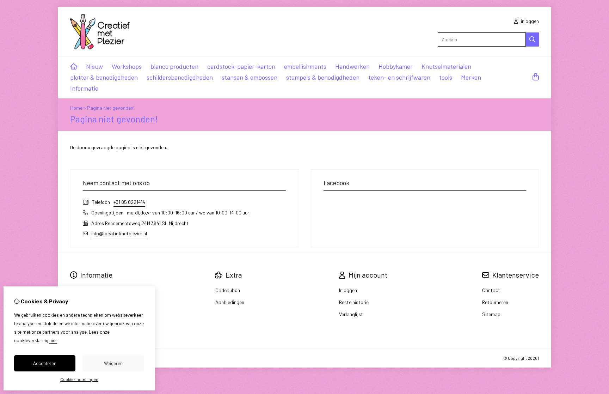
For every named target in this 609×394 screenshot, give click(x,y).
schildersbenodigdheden (180, 77)
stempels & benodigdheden (322, 77)
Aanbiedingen (229, 302)
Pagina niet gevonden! (110, 108)
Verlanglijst (351, 314)
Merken (471, 77)
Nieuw (94, 66)
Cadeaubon (227, 290)
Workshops (127, 66)
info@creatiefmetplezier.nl (119, 233)
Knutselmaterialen (446, 66)
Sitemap (491, 314)
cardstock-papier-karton (241, 66)
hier (53, 340)
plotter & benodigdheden (104, 77)
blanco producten (174, 66)
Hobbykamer (396, 66)
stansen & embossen (249, 77)
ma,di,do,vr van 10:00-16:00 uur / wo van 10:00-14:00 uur (188, 213)
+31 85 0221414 (129, 202)
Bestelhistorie (354, 302)
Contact (491, 290)
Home (76, 108)
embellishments (305, 66)
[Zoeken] (532, 39)
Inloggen (348, 290)
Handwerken (352, 66)
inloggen (529, 21)
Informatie (84, 88)
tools (445, 77)
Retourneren (495, 302)
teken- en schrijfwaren (399, 77)
